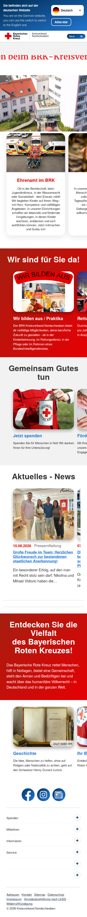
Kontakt (27, 894)
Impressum (14, 899)
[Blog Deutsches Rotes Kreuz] (58, 794)
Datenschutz (56, 894)
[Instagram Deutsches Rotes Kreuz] (43, 794)
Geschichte (24, 753)
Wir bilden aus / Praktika (38, 318)
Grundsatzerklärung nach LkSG (45, 899)
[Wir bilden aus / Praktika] (43, 291)
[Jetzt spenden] (43, 409)
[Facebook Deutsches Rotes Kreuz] (28, 794)
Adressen (12, 894)
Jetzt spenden (27, 435)
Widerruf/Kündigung (19, 903)
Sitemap (39, 894)
